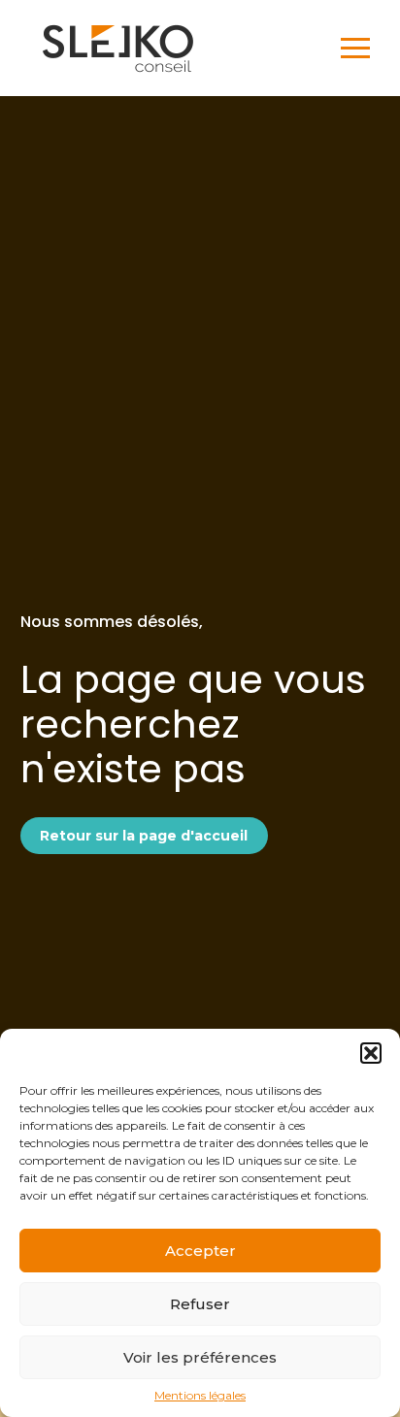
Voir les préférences (200, 1357)
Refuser (200, 1304)
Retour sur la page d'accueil (144, 835)
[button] (371, 1053)
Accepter (200, 1250)
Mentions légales (200, 1395)
